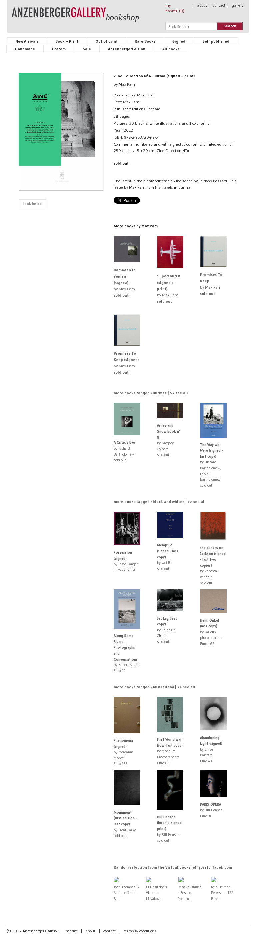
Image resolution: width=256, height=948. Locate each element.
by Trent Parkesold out (125, 824)
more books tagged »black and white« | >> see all (160, 501)
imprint (71, 930)
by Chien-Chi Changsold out (167, 630)
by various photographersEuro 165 (211, 632)
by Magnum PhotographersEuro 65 (170, 751)
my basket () (174, 8)
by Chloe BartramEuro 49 (211, 749)
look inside (32, 203)
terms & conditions (140, 930)
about (202, 5)
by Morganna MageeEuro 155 (124, 752)
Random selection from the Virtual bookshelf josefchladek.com (173, 867)
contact (219, 5)
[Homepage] (75, 17)
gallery (237, 5)
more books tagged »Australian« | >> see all (154, 686)
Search (229, 25)
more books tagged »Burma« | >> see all (151, 392)
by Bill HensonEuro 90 (211, 810)
